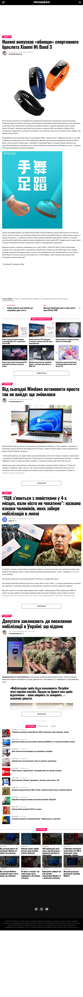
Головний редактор (15, 54)
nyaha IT (11, 521)
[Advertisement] (41, 21)
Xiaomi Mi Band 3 (8, 300)
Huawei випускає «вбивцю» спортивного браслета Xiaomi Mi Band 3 (44, 299)
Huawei (16, 299)
